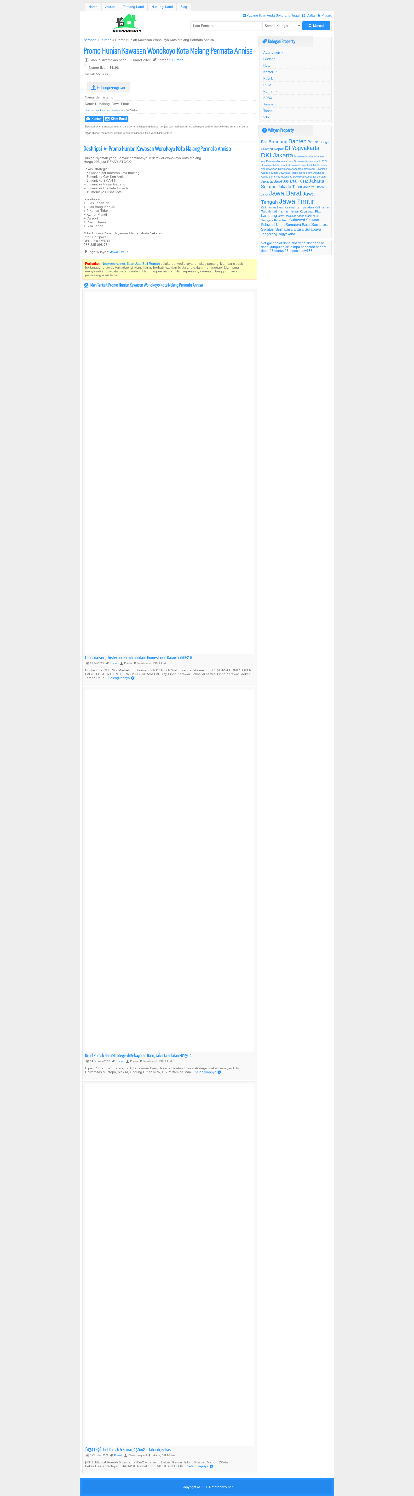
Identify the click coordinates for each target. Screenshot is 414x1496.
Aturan (110, 7)
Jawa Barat (285, 193)
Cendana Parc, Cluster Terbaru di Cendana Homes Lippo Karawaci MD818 (138, 657)
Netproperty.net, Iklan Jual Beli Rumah (131, 263)
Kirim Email (116, 119)
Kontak (93, 119)
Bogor (325, 142)
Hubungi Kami (162, 7)
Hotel (267, 65)
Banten (297, 141)
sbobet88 (308, 247)
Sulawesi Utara (273, 225)
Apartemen (271, 52)
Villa (266, 117)
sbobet (321, 247)
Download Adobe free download (296, 169)
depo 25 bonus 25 (274, 251)
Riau (285, 220)
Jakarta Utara (313, 187)
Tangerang (269, 234)
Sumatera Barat (298, 225)
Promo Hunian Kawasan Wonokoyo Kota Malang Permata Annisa (168, 50)
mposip (294, 251)
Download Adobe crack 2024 (310, 161)
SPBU (267, 98)
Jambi (264, 194)
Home (93, 7)
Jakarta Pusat (295, 181)
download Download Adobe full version (303, 176)
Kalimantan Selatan (299, 207)
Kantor (268, 72)
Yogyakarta (286, 234)
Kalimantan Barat (272, 207)
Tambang (270, 104)
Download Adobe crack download (280, 165)
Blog (183, 7)
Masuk (325, 15)
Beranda (90, 40)
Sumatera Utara (289, 229)
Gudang (269, 59)
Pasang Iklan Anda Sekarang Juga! (271, 15)
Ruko (267, 85)
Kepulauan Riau (310, 211)
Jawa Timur (119, 252)
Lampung (269, 215)
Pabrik (268, 78)
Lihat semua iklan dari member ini (104, 110)
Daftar (309, 15)
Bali (264, 142)
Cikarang (267, 149)
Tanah (268, 111)
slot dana (284, 243)
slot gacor (268, 243)
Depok (279, 149)
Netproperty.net (221, 1487)
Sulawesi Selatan (304, 220)
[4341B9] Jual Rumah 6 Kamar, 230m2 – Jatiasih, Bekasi (128, 1449)
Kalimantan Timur (285, 211)
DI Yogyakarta (302, 148)
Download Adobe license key (295, 172)
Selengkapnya (121, 678)
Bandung (278, 141)
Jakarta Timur (290, 186)
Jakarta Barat (271, 181)
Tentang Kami (133, 7)
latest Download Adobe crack (295, 216)
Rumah (105, 40)
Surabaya (313, 229)
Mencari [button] (316, 26)
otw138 (306, 251)
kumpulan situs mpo (285, 247)
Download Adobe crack (279, 161)
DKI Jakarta (277, 155)
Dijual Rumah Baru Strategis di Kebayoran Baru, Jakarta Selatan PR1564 (138, 1055)
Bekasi (313, 141)
